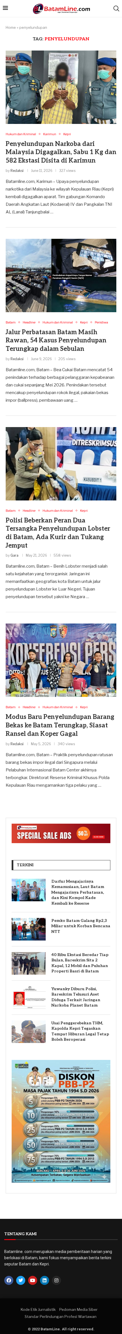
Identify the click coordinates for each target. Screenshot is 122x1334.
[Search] (116, 8)
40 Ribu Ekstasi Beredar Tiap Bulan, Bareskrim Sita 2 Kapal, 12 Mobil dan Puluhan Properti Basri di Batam (79, 963)
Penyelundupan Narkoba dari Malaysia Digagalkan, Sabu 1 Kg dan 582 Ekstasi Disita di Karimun (61, 152)
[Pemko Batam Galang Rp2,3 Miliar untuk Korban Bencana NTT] (29, 929)
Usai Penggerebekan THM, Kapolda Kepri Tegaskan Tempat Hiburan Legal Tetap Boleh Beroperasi (80, 1031)
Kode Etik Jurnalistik (38, 1309)
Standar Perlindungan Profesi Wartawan (60, 1316)
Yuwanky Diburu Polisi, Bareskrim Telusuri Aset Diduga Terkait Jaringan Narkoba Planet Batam (75, 997)
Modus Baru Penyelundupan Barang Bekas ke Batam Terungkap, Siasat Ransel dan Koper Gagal (60, 725)
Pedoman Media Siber (78, 1309)
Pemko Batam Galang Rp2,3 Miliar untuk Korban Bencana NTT (80, 926)
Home (11, 27)
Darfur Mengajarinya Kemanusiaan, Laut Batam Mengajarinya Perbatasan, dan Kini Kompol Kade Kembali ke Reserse (77, 892)
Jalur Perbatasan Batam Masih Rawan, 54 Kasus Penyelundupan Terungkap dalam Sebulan (56, 341)
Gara (14, 555)
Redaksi (17, 171)
